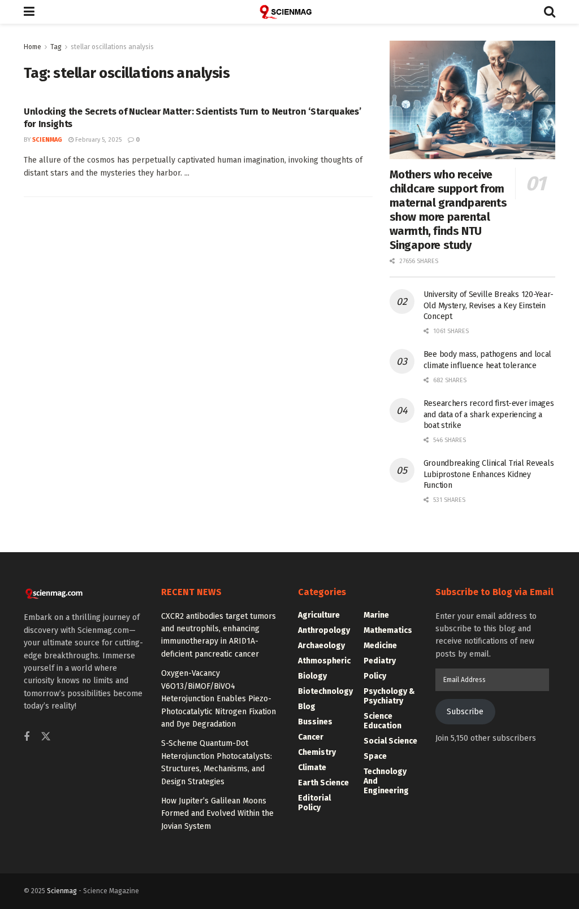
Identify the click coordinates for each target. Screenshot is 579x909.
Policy (375, 676)
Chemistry (317, 752)
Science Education (382, 721)
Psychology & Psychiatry (389, 696)
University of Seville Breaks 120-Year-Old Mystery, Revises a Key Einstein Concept (489, 305)
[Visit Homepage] (289, 11)
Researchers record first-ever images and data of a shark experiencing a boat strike (489, 414)
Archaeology (321, 645)
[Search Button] (549, 12)
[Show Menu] (29, 12)
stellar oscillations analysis (112, 47)
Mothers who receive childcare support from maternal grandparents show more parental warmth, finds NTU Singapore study (448, 210)
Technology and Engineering (386, 781)
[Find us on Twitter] (46, 737)
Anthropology (324, 630)
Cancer (310, 737)
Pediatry (380, 661)
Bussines (315, 722)
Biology (312, 676)
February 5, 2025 (98, 139)
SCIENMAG (47, 139)
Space (375, 756)
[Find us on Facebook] (26, 737)
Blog (307, 706)
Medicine (380, 645)
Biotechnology (325, 691)
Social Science (390, 741)
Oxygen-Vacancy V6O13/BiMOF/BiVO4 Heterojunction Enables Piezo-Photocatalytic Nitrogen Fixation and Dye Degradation (218, 698)
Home (32, 47)
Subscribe (465, 711)
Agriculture (319, 615)
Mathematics (388, 630)
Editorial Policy (314, 802)
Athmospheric (324, 661)
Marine (376, 615)
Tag (56, 47)
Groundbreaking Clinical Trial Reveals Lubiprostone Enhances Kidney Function (489, 474)
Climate (312, 767)
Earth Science (323, 783)
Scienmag (62, 891)
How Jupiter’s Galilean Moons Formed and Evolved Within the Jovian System (217, 813)
